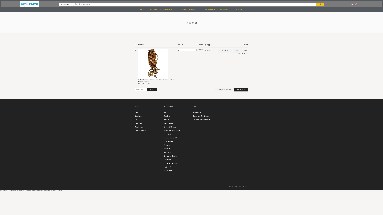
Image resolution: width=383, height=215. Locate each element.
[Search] (320, 4)
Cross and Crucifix (170, 156)
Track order (239, 9)
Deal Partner (139, 127)
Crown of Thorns (169, 9)
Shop (136, 120)
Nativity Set (168, 167)
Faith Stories (153, 9)
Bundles (167, 116)
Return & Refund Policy (201, 120)
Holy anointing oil (170, 138)
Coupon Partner (140, 130)
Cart (136, 112)
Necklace (167, 152)
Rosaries (167, 145)
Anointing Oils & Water (189, 9)
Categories (138, 123)
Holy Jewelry (208, 9)
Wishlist (166, 120)
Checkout (138, 116)
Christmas (224, 9)
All (141, 9)
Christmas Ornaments (171, 163)
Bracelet (167, 149)
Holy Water (168, 134)
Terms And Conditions (201, 116)
